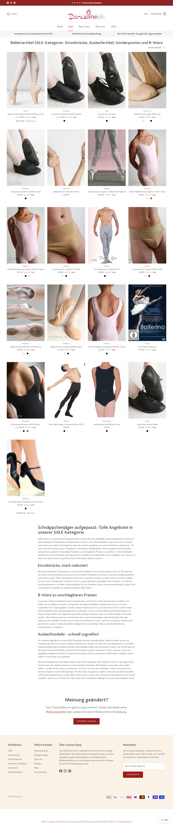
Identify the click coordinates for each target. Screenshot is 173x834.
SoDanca (112, 821)
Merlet (82, 821)
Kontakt (37, 763)
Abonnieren (133, 774)
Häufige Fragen (41, 755)
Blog (36, 767)
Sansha (90, 821)
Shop (60, 26)
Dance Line (18, 796)
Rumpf (104, 821)
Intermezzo (62, 821)
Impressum (13, 767)
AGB (10, 750)
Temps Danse (124, 821)
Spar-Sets (84, 26)
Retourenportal (41, 750)
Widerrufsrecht (15, 759)
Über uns (100, 26)
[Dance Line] (86, 13)
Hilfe (113, 26)
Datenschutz (13, 755)
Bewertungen (40, 772)
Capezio (52, 821)
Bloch (44, 821)
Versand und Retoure (17, 763)
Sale (70, 26)
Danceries (73, 821)
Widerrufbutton (15, 772)
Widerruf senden (86, 721)
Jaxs (97, 821)
